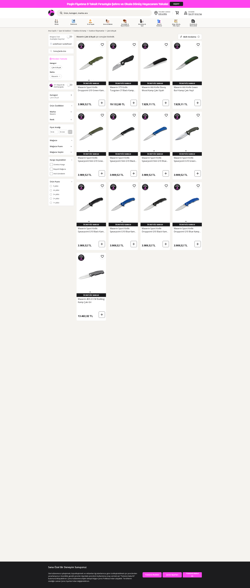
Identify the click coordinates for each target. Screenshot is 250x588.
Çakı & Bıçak (111, 31)
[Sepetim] (177, 13)
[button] (89, 80)
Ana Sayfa (52, 31)
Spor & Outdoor (65, 31)
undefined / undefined (62, 44)
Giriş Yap (198, 14)
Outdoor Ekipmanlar (96, 31)
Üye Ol (191, 14)
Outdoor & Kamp (79, 31)
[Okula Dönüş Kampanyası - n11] (125, 4)
